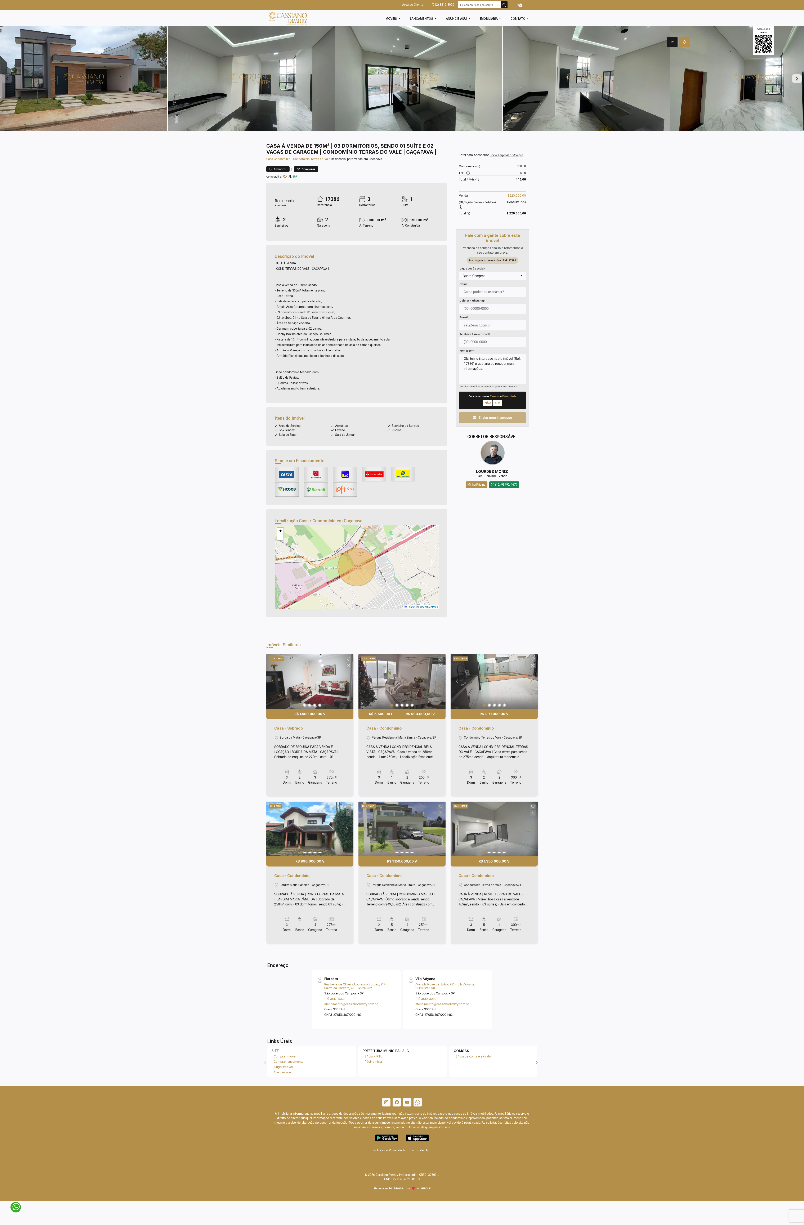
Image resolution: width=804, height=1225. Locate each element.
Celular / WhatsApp (472, 300)
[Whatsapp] (418, 1102)
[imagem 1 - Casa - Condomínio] (402, 681)
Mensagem (467, 350)
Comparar (308, 169)
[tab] (672, 42)
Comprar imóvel (285, 1056)
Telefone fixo (475, 334)
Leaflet (411, 607)
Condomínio (282, 159)
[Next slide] (797, 79)
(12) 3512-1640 (334, 999)
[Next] (346, 681)
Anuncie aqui (282, 1072)
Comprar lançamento (289, 1061)
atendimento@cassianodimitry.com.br (351, 1004)
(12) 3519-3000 (426, 999)
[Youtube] (407, 1102)
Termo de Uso (420, 1150)
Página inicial (374, 1061)
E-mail (464, 317)
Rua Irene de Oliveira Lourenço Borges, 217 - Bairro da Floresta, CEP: (356, 986)
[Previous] (273, 681)
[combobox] (492, 276)
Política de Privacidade (390, 1150)
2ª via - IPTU (374, 1056)
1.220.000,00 (517, 195)
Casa (269, 159)
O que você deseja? (472, 268)
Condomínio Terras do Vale (311, 159)
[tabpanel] (402, 78)
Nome (463, 284)
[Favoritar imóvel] (348, 659)
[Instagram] (386, 1102)
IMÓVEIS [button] (391, 18)
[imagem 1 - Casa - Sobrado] (309, 681)
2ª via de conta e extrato (473, 1056)
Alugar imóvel (283, 1067)
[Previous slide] (7, 79)
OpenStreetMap (429, 607)
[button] (519, 5)
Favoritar (280, 169)
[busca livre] (504, 4)
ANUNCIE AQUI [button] (457, 18)
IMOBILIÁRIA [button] (489, 18)
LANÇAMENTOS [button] (422, 18)
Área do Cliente (412, 4)
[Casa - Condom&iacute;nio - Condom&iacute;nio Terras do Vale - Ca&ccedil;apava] (287, 18)
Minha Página (477, 484)
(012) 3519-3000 (443, 4)
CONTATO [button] (518, 18)
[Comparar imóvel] (348, 665)
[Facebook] (397, 1102)
